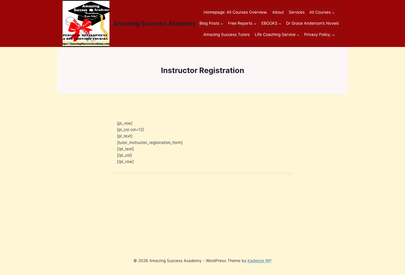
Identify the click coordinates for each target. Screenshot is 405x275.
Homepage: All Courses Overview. (236, 12)
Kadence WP (260, 260)
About (278, 12)
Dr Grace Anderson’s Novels (312, 23)
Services (297, 12)
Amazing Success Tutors (226, 34)
